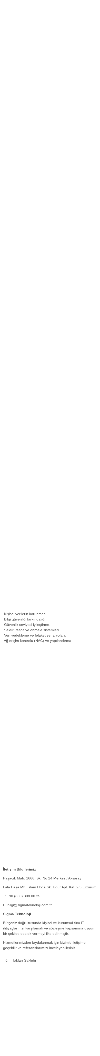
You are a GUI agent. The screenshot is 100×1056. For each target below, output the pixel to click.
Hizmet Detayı (14, 200)
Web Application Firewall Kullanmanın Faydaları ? (43, 802)
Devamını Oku (54, 458)
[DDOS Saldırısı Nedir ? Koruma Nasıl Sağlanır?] (43, 861)
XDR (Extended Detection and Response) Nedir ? (43, 836)
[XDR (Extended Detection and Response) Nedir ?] (45, 827)
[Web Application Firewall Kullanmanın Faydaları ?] (45, 793)
